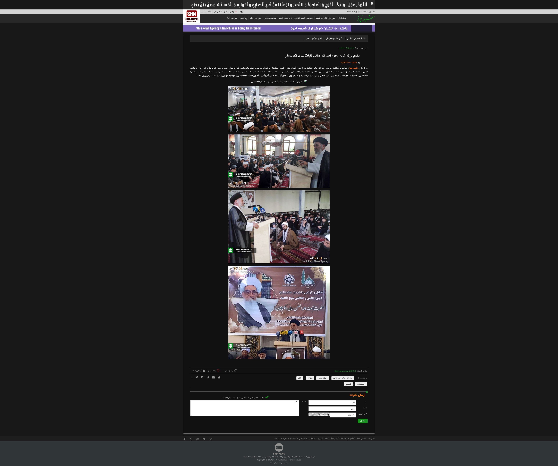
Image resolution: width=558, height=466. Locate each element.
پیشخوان (342, 18)
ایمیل (365, 408)
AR (241, 12)
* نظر (304, 401)
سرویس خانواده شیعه (325, 18)
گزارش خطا (197, 371)
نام (366, 401)
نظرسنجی (303, 438)
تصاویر (348, 384)
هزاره (310, 378)
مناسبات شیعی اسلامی (356, 38)
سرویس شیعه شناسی (303, 18)
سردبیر (234, 18)
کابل (300, 378)
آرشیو (352, 438)
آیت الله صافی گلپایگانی (343, 378)
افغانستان (361, 384)
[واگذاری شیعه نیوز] (279, 27)
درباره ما (372, 438)
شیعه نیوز (353, 68)
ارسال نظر (229, 371)
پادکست (243, 18)
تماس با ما (206, 12)
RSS (276, 438)
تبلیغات (312, 438)
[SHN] (191, 16)
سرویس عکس (270, 18)
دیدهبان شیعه (285, 18)
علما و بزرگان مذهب (314, 38)
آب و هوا (334, 438)
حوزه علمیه (322, 378)
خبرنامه (284, 438)
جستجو (293, 438)
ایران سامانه (273, 462)
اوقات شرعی (323, 438)
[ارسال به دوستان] (213, 377)
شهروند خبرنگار (220, 12)
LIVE (232, 12)
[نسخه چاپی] (219, 377)
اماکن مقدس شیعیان (335, 38)
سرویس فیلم (255, 18)
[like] (215, 371)
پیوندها (344, 438)
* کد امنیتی (362, 414)
